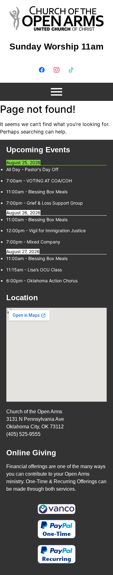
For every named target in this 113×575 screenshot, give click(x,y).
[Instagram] (56, 69)
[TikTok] (71, 69)
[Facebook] (41, 69)
